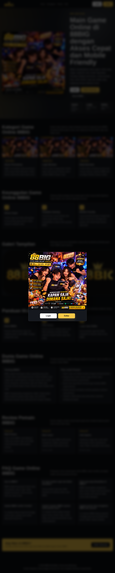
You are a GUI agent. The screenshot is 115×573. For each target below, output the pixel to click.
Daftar (66, 316)
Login (48, 316)
